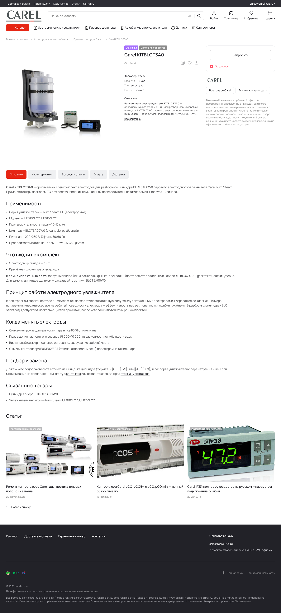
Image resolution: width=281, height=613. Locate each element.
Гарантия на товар (71, 536)
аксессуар (137, 85)
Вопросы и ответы (73, 174)
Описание (16, 174)
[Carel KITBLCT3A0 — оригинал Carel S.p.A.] (61, 100)
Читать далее (243, 601)
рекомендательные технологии (79, 591)
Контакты (99, 536)
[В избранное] (190, 63)
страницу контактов (135, 374)
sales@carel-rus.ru (261, 3)
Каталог (12, 536)
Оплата (98, 174)
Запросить (241, 55)
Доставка (118, 174)
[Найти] (199, 16)
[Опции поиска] (189, 16)
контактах (73, 374)
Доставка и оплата (38, 536)
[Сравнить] (183, 63)
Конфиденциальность (262, 573)
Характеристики (42, 174)
